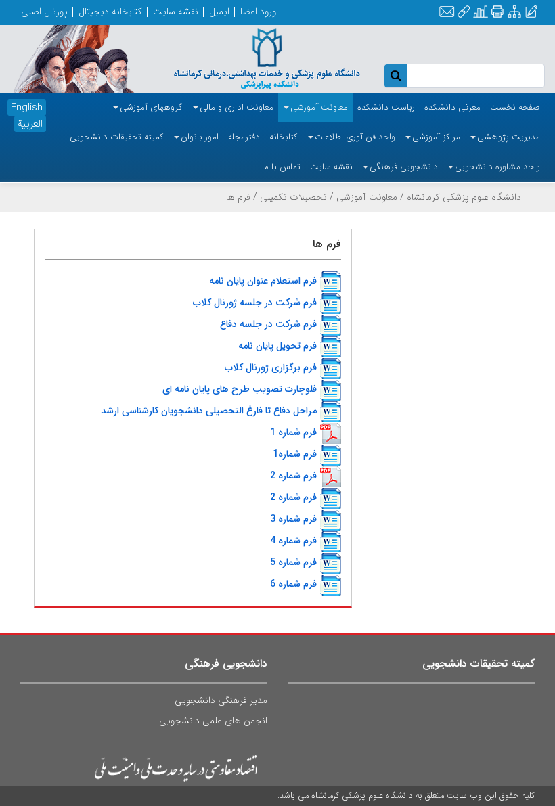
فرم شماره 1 (293, 432)
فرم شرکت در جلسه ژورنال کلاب (255, 302)
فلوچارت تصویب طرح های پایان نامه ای (239, 389)
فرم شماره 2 (293, 475)
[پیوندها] (463, 12)
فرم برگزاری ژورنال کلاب (271, 367)
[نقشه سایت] (514, 12)
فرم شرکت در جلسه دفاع (268, 324)
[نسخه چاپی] (497, 12)
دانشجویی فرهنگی (226, 663)
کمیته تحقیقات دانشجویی (478, 663)
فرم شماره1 (295, 454)
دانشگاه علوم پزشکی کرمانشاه (464, 196)
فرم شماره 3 (293, 519)
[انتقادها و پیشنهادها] (531, 12)
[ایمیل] (446, 12)
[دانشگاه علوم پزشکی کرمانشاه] (254, 58)
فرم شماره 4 (293, 540)
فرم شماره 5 (293, 562)
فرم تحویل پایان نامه (277, 345)
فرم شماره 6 (293, 584)
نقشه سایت (175, 11)
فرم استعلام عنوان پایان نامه (263, 280)
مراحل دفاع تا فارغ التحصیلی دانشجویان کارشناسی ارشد (209, 410)
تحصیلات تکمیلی (293, 196)
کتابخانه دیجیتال (110, 11)
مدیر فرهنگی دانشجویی (221, 700)
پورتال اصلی (44, 11)
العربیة (30, 124)
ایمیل (219, 11)
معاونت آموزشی (366, 196)
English (27, 107)
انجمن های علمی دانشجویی (213, 720)
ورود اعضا (258, 11)
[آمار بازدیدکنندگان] (480, 12)
